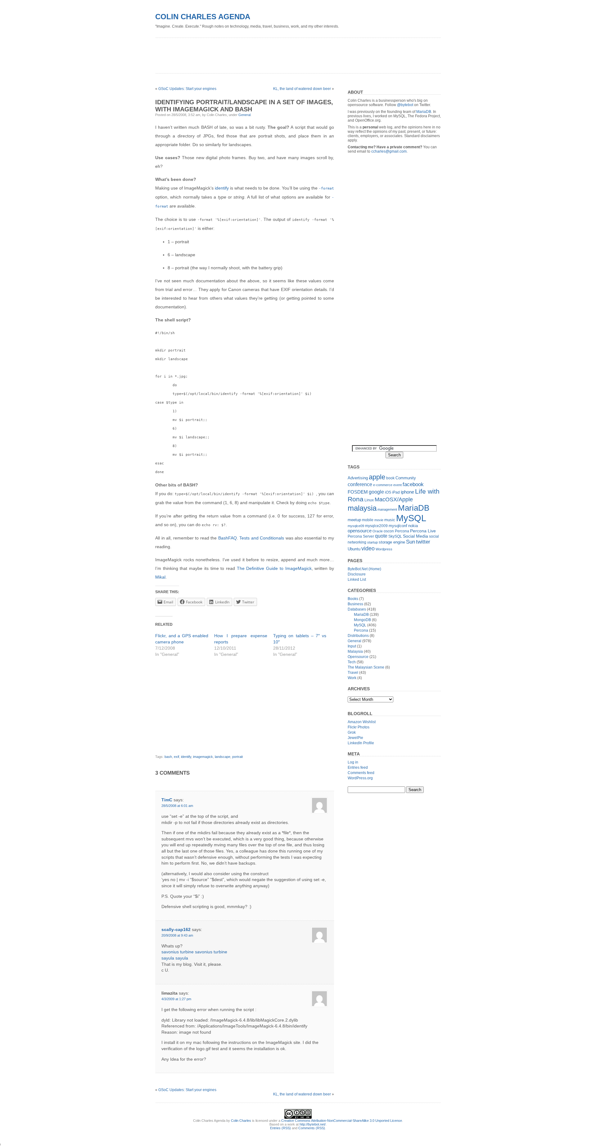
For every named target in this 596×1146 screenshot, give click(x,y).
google (376, 492)
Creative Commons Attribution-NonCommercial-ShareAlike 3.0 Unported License (341, 1120)
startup (372, 542)
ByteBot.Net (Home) (364, 569)
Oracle (377, 531)
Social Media (415, 536)
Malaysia (355, 651)
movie (378, 520)
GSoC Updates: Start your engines (187, 89)
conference (360, 484)
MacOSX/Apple (394, 499)
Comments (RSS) (311, 1128)
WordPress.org (360, 778)
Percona (402, 531)
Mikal (160, 577)
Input (352, 646)
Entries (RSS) (280, 1128)
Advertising (358, 478)
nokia (413, 525)
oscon (389, 531)
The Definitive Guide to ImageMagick (274, 568)
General (244, 115)
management (387, 509)
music (389, 519)
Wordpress (384, 549)
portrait (237, 757)
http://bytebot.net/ (313, 1124)
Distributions (358, 635)
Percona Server (361, 536)
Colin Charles (241, 1120)
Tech (352, 662)
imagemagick (203, 757)
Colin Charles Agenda (202, 16)
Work (352, 678)
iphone (407, 492)
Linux (369, 500)
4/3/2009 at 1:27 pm (176, 999)
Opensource (358, 657)
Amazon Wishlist (362, 722)
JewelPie (355, 738)
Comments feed (361, 773)
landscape (222, 757)
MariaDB (423, 112)
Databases (357, 609)
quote (381, 536)
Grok (352, 732)
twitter (423, 542)
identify (222, 188)
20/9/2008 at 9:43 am (177, 935)
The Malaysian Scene (366, 667)
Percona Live (423, 531)
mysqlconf (398, 525)
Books (353, 599)
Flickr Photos (358, 727)
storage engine (392, 542)
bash (168, 757)
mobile (367, 520)
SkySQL (395, 536)
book (390, 478)
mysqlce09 (356, 526)
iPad (396, 492)
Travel (353, 672)
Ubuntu (354, 549)
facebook (413, 484)
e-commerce (382, 485)
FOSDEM (358, 492)
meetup (354, 519)
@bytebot (405, 105)
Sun (410, 542)
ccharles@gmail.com (389, 151)
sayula (167, 958)
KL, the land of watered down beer (302, 89)
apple (377, 477)
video (368, 548)
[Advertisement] (268, 53)
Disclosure (357, 574)
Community (405, 478)
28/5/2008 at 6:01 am (177, 806)
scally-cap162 (176, 929)
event (397, 485)
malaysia (362, 508)
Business (355, 604)
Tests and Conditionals (261, 537)
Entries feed (358, 767)
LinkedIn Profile (361, 743)
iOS (388, 492)
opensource (360, 530)
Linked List (357, 579)
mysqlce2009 (376, 526)
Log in (353, 762)
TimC (166, 799)
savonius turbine (177, 951)
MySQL (411, 518)
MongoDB (362, 620)
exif (176, 757)
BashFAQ (227, 537)
